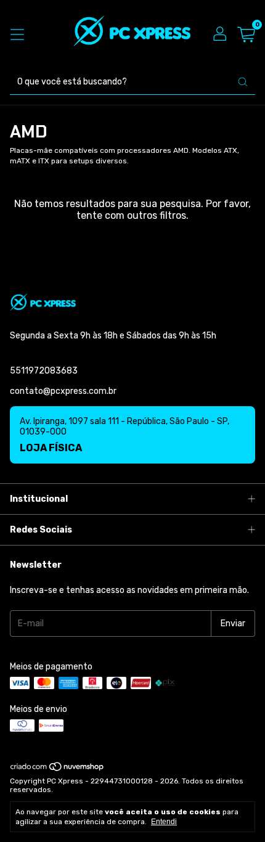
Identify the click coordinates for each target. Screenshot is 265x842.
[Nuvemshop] (57, 769)
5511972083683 (44, 371)
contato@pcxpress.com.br (63, 391)
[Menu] (17, 34)
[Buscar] (242, 82)
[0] (246, 34)
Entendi (164, 821)
